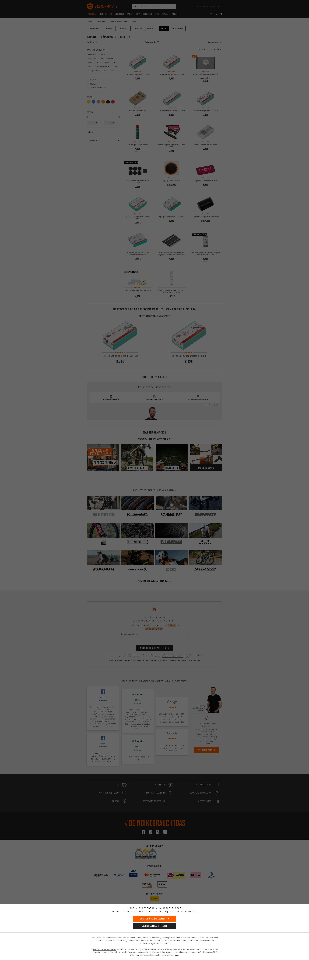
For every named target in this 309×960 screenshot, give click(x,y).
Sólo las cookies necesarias (154, 925)
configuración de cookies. (177, 911)
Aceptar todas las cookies (152, 918)
